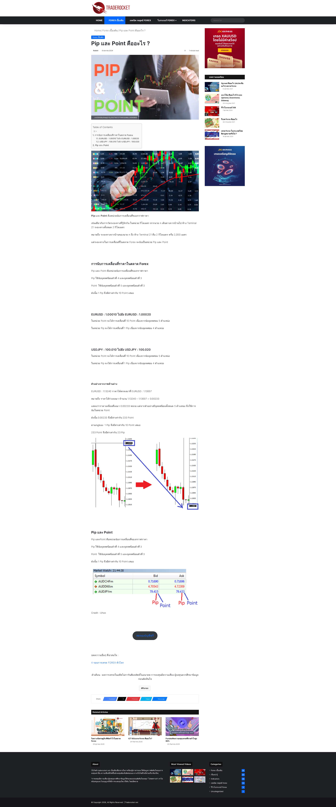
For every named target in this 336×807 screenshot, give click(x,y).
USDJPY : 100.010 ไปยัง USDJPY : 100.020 (119, 141)
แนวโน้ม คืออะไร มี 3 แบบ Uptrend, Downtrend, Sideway (231, 98)
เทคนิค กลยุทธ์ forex (140, 20)
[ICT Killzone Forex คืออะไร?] (145, 726)
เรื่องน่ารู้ (214, 775)
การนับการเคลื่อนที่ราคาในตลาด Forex (114, 135)
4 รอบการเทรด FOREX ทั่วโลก (107, 662)
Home (99, 20)
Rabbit (95, 51)
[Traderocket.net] (111, 7)
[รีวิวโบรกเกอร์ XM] (212, 111)
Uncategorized (217, 791)
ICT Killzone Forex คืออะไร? (140, 738)
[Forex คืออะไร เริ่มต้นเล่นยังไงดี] (199, 779)
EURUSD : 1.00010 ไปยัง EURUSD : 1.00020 (119, 138)
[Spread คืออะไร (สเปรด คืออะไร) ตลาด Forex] (212, 87)
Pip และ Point (102, 145)
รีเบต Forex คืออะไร (229, 119)
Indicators (188, 20)
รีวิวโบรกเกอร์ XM (228, 107)
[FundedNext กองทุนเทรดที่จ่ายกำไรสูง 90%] (182, 726)
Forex (145, 688)
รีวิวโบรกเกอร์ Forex (219, 787)
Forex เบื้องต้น (116, 20)
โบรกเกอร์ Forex (166, 20)
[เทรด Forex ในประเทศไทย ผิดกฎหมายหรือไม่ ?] (212, 134)
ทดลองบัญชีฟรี (145, 635)
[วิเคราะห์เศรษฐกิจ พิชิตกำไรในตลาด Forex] (107, 726)
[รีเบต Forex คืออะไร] (212, 123)
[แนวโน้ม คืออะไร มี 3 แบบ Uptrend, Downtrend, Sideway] (212, 98)
